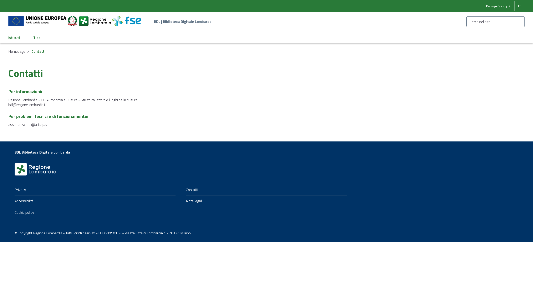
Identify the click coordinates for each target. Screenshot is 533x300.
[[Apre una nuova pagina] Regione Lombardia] (95, 18)
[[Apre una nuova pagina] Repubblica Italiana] (72, 18)
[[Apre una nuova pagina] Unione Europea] (37, 18)
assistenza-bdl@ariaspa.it (28, 124)
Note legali (194, 201)
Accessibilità (24, 201)
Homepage (16, 51)
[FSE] (126, 18)
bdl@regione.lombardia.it (27, 105)
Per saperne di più (498, 6)
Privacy (20, 189)
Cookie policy (24, 212)
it (519, 6)
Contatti (192, 189)
